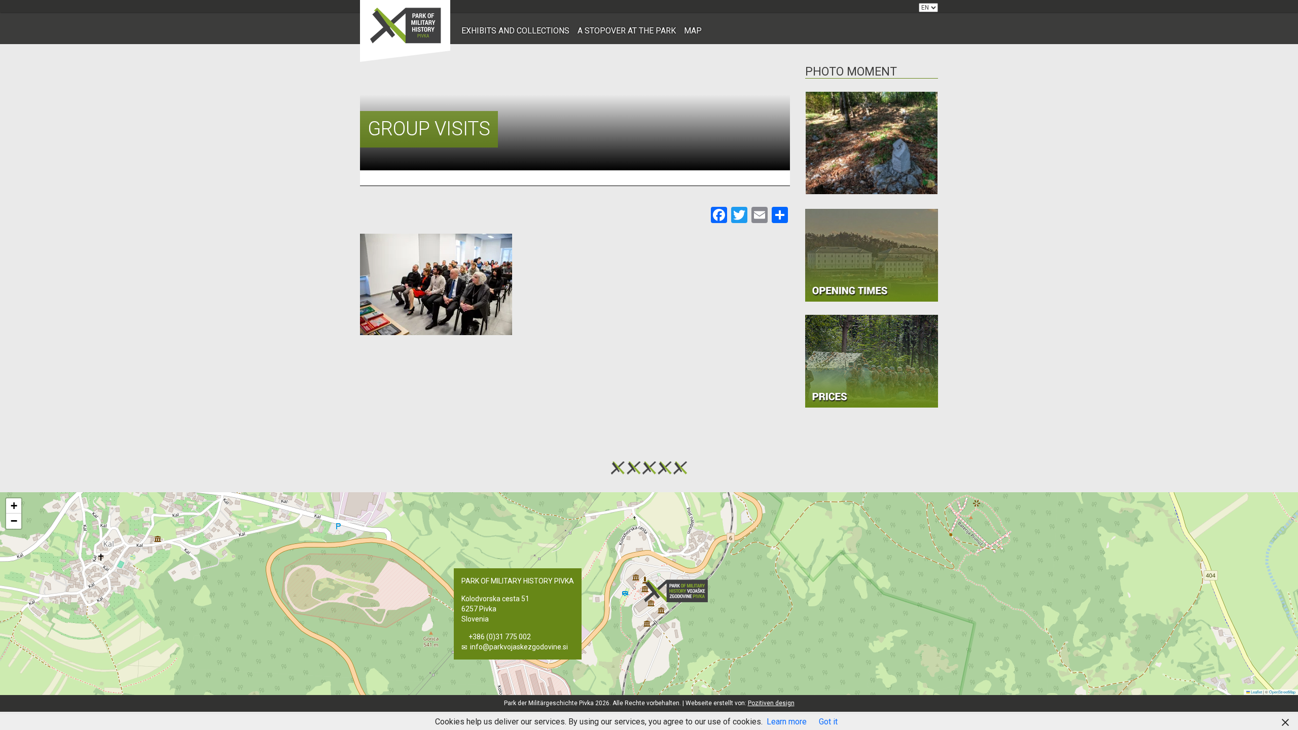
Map (693, 30)
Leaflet (1256, 692)
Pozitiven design (771, 703)
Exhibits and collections (515, 30)
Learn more (787, 721)
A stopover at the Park (627, 30)
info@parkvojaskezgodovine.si (519, 647)
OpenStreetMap (1282, 692)
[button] (679, 590)
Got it (828, 721)
